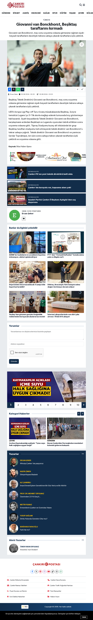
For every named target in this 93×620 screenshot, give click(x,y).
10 (78, 405)
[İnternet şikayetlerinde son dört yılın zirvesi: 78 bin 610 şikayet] (66, 302)
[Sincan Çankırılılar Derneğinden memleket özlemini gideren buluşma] (65, 428)
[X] (36, 571)
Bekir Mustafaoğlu (29, 527)
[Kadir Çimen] (13, 473)
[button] (78, 414)
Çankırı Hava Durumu (58, 580)
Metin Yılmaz (26, 505)
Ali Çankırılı (25, 482)
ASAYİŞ (26, 13)
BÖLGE (90, 13)
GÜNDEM (6, 13)
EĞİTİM (63, 13)
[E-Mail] (24, 219)
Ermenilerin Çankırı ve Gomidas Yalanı (36, 508)
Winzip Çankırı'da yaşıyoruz (31, 464)
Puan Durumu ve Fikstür (18, 591)
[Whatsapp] (61, 571)
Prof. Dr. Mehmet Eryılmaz (32, 493)
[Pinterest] (40, 571)
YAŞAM (72, 13)
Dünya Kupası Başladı (29, 475)
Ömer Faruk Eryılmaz (29, 547)
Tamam (84, 617)
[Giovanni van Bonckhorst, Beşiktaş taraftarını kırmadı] (46, 63)
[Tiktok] (53, 571)
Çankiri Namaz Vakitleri (18, 585)
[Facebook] (32, 571)
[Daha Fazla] (22, 89)
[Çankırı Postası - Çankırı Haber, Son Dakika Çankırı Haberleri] (15, 5)
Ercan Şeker (14, 94)
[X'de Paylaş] (14, 89)
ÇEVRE (81, 13)
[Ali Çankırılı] (13, 484)
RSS (25, 607)
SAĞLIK (46, 13)
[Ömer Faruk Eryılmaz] (13, 548)
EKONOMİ (35, 13)
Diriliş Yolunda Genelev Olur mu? (33, 519)
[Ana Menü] (84, 5)
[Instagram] (44, 571)
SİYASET (16, 13)
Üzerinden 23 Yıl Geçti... (30, 497)
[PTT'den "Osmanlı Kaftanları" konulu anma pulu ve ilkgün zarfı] (66, 242)
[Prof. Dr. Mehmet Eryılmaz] (13, 495)
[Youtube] (48, 571)
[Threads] (57, 571)
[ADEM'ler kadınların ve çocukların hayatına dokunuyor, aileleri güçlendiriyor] (27, 242)
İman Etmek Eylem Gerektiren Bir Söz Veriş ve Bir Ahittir (43, 486)
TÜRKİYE (46, 20)
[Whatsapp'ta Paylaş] (18, 89)
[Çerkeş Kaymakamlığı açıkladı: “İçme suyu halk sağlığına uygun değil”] (27, 428)
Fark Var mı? (25, 530)
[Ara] (80, 5)
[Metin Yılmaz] (13, 506)
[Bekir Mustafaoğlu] (13, 528)
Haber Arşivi (54, 597)
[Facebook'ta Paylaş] (9, 89)
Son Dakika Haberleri (17, 597)
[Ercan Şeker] (14, 215)
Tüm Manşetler (55, 591)
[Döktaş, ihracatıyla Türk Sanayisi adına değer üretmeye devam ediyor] (66, 272)
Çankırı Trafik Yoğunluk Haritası (61, 585)
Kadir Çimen (25, 471)
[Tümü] (83, 454)
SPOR (54, 13)
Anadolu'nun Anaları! (29, 550)
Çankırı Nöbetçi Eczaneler (19, 580)
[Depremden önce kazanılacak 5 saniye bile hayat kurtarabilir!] (27, 272)
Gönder (14, 361)
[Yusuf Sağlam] (13, 517)
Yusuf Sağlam (26, 516)
